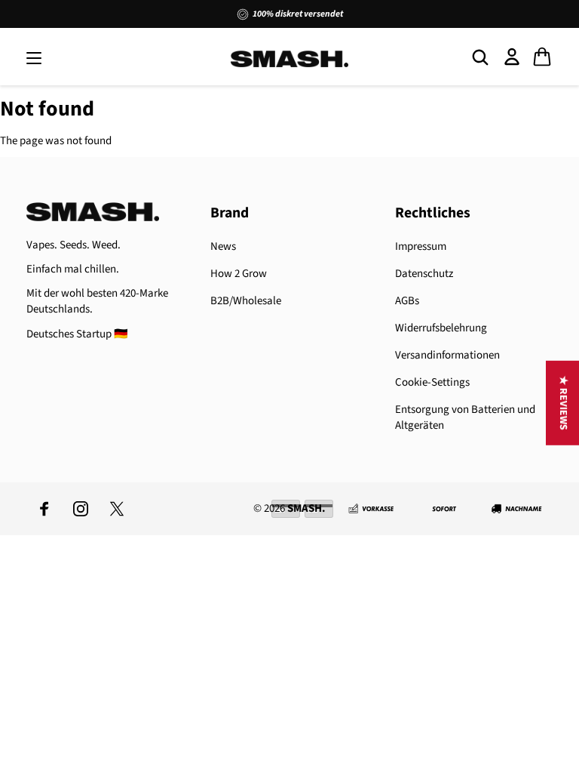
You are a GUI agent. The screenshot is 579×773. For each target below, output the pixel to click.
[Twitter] (117, 509)
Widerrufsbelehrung (441, 328)
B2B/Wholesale (245, 301)
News (223, 246)
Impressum (420, 246)
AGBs (407, 301)
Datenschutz (424, 274)
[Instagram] (81, 509)
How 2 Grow (238, 274)
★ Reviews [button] (563, 403)
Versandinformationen (447, 355)
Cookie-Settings (432, 382)
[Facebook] (44, 509)
